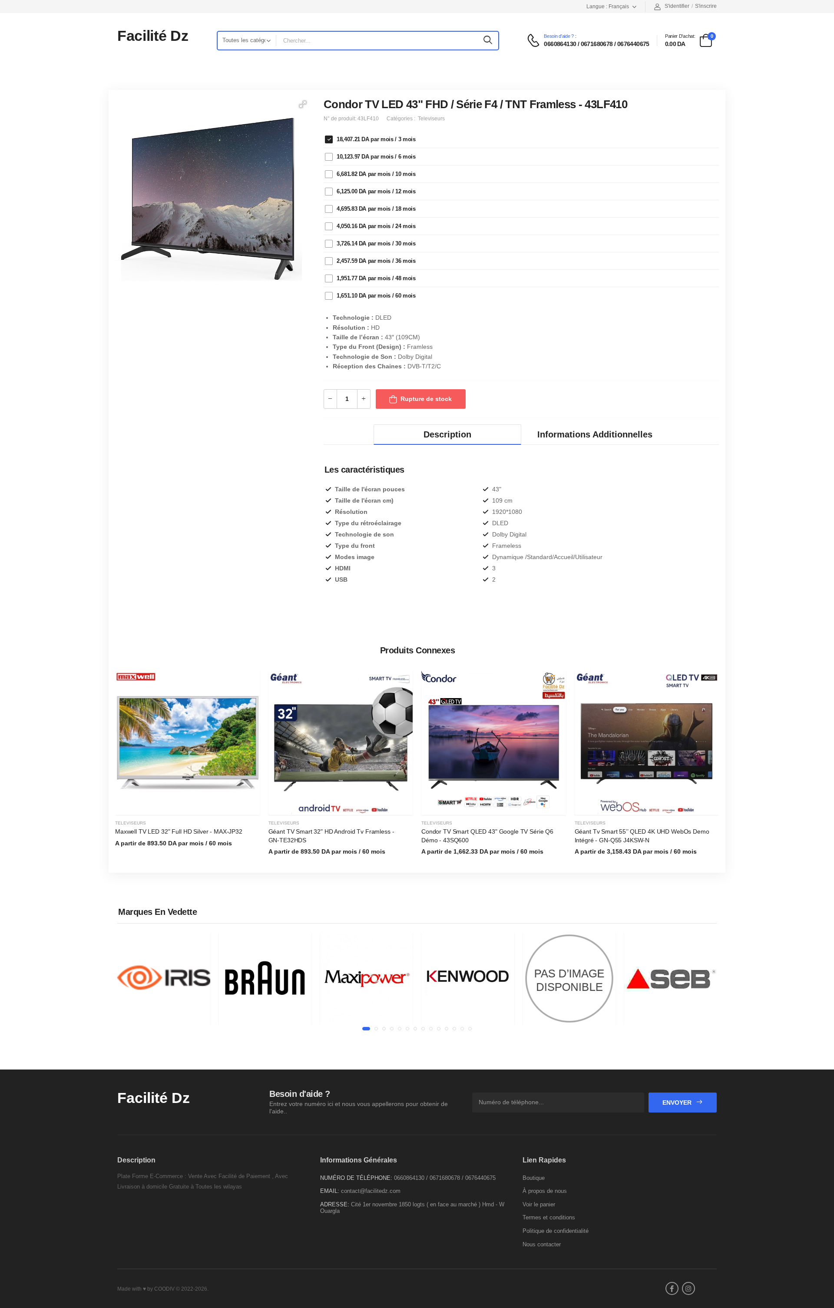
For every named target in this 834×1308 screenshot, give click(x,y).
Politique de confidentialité (556, 1231)
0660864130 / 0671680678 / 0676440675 (596, 44)
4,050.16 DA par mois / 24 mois (376, 226)
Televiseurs (130, 823)
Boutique (534, 1178)
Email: (329, 1191)
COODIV (164, 1289)
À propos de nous (545, 1191)
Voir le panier (539, 1204)
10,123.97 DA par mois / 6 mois (376, 156)
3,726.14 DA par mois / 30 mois (376, 243)
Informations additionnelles (594, 434)
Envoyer (677, 1102)
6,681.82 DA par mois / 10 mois (376, 174)
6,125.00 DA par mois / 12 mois (376, 191)
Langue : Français (607, 6)
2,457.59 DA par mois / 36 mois (376, 261)
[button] (303, 104)
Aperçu (187, 804)
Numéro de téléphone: (356, 1178)
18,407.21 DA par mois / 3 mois (376, 139)
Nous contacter (542, 1244)
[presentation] (712, 768)
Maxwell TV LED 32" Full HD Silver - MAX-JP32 (178, 831)
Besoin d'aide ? (559, 36)
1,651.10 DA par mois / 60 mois (376, 295)
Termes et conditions (549, 1217)
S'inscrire (706, 6)
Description (447, 434)
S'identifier (677, 6)
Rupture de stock (426, 398)
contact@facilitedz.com (370, 1191)
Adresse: (334, 1204)
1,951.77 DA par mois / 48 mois (376, 278)
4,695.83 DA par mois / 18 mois (376, 209)
